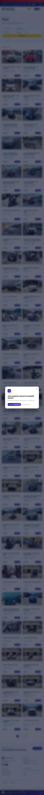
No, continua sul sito (26, 404)
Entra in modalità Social (14, 404)
